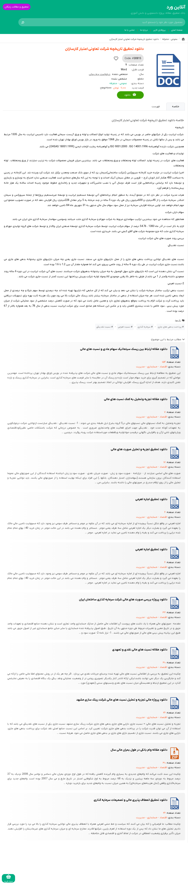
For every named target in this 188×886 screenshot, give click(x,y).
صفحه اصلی (176, 30)
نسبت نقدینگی (103, 326)
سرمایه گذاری (144, 326)
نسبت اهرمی (124, 326)
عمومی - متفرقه (118, 83)
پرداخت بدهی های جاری (170, 326)
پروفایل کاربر (159, 30)
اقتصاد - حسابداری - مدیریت (151, 366)
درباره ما (144, 30)
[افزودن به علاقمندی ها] (116, 58)
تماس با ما (129, 30)
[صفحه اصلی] (183, 39)
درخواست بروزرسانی (99, 74)
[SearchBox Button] (22, 22)
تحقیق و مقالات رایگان (17, 7)
